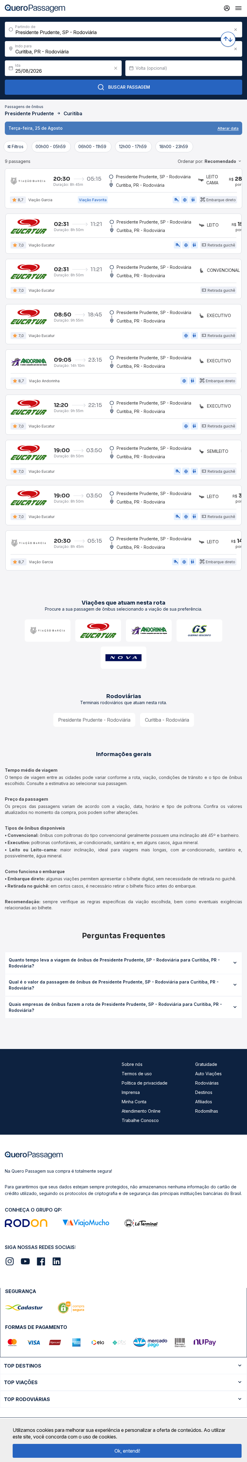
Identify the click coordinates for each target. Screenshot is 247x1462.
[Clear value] (116, 68)
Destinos (203, 1092)
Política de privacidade (144, 1082)
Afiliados (203, 1101)
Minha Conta (134, 1101)
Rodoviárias (207, 1082)
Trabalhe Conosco (140, 1120)
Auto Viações (208, 1073)
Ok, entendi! (127, 1451)
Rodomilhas (206, 1111)
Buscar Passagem (129, 87)
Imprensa (131, 1092)
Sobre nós (132, 1064)
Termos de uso (137, 1073)
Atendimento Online (141, 1111)
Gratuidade (206, 1064)
